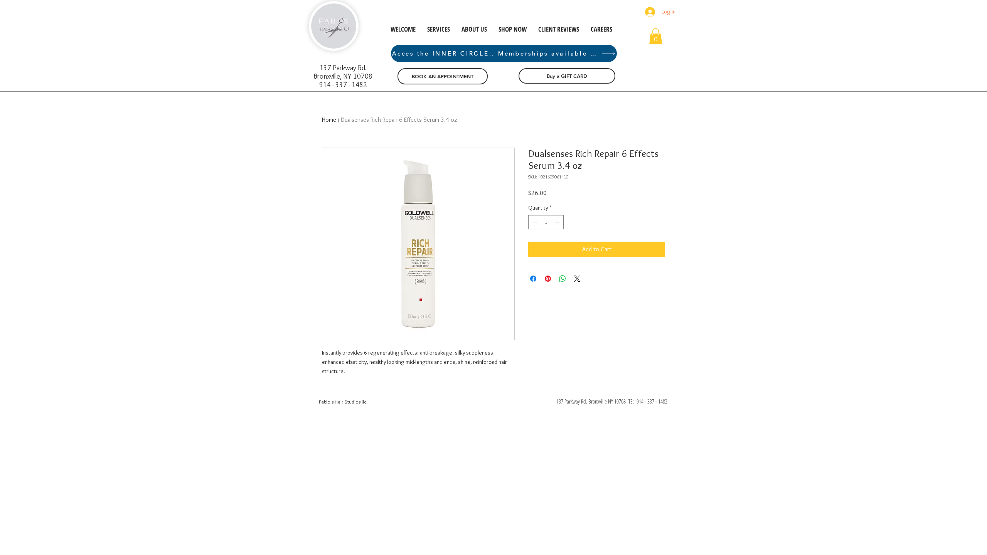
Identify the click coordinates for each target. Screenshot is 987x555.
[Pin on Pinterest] (547, 278)
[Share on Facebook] (533, 278)
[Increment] (558, 222)
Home (329, 119)
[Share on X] (577, 278)
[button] (655, 36)
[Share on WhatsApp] (562, 278)
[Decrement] (534, 222)
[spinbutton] (546, 222)
